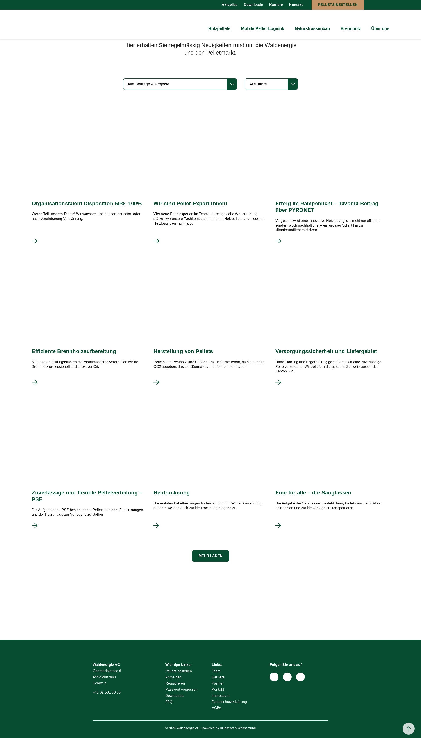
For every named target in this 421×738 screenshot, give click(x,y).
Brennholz (351, 28)
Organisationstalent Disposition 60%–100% (87, 203)
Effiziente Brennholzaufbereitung (74, 351)
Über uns (380, 28)
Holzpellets (219, 28)
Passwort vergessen (181, 689)
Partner (218, 683)
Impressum (220, 695)
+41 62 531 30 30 (107, 692)
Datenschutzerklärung (229, 702)
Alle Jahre (258, 84)
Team (216, 671)
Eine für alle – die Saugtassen (313, 493)
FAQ (169, 702)
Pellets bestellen (338, 5)
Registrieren (175, 683)
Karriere (276, 5)
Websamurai (247, 728)
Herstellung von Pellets (183, 351)
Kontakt (296, 5)
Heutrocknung (171, 493)
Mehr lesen (34, 241)
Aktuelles (230, 5)
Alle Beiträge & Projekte (148, 84)
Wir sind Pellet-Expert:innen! (190, 203)
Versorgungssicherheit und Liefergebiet (326, 351)
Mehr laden (211, 556)
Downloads (253, 5)
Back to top (409, 729)
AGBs (216, 708)
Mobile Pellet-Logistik (262, 28)
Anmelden (173, 677)
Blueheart (227, 728)
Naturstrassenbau (312, 28)
